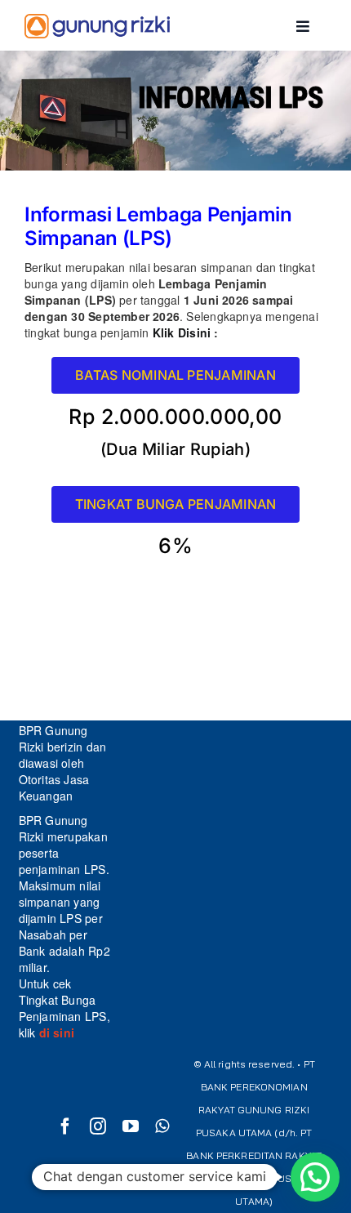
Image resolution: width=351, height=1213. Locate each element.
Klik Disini (184, 332)
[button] (315, 1177)
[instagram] (98, 1126)
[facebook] (65, 1126)
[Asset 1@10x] (97, 26)
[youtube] (130, 1126)
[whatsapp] (162, 1126)
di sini (54, 1032)
